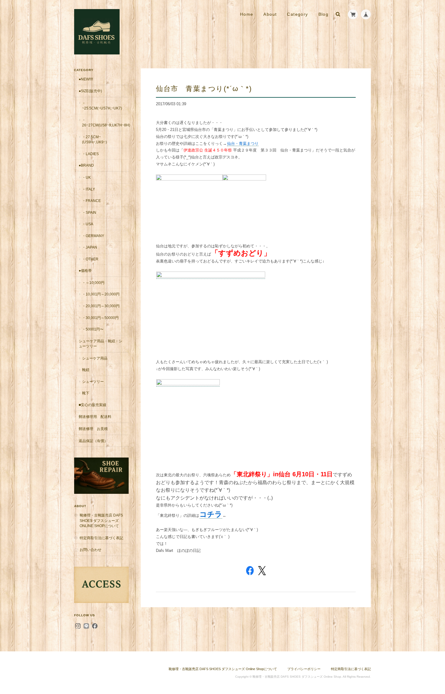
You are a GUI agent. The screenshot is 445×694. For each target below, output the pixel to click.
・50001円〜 (93, 329)
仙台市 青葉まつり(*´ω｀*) (204, 89)
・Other (90, 259)
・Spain (89, 212)
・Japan (89, 247)
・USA (87, 224)
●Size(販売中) (90, 91)
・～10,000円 (93, 283)
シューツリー (93, 381)
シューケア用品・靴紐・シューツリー (100, 343)
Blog (323, 14)
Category (297, 14)
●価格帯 (85, 270)
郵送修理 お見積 (93, 429)
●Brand (86, 165)
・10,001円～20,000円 (101, 294)
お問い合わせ (90, 550)
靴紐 (85, 370)
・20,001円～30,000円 (101, 306)
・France (91, 201)
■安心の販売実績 (92, 405)
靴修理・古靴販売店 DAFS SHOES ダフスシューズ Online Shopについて (101, 520)
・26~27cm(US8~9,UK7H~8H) (105, 122)
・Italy (88, 189)
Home (246, 14)
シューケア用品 (94, 358)
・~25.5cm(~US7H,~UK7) (102, 105)
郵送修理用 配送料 (95, 417)
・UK (86, 177)
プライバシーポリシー (304, 669)
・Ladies (90, 154)
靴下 (85, 393)
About (270, 14)
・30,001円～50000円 (100, 318)
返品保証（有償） (93, 441)
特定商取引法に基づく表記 (101, 538)
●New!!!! (86, 79)
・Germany (93, 236)
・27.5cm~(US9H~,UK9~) (94, 139)
